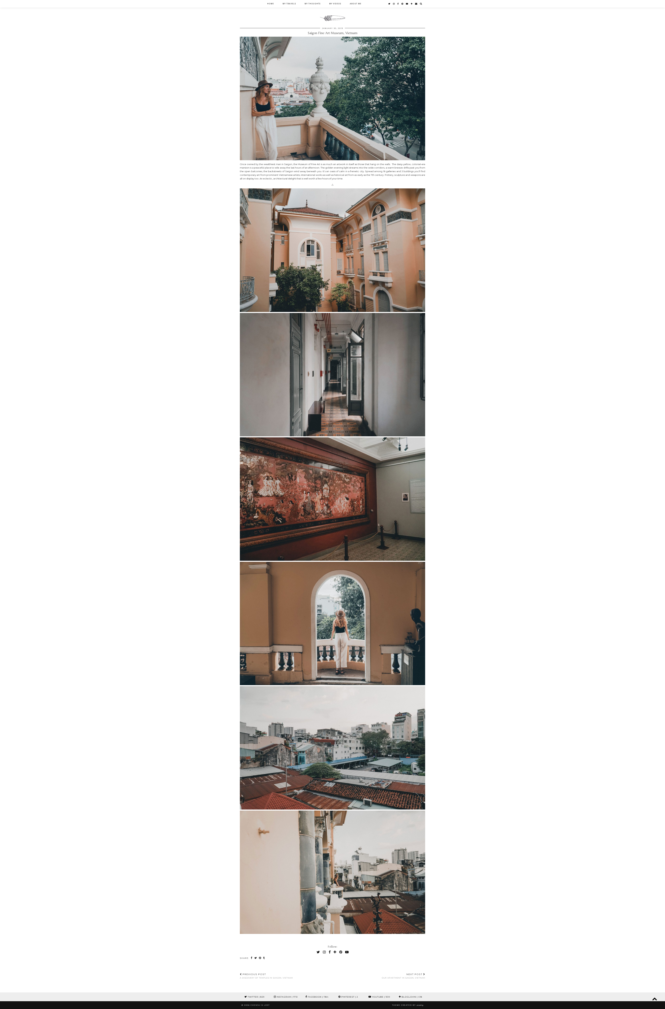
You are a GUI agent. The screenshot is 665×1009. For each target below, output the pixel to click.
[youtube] (407, 4)
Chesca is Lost (260, 1005)
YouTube (380, 997)
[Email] (416, 4)
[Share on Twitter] (256, 958)
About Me (355, 4)
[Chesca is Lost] (332, 11)
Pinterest (349, 997)
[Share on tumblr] (264, 958)
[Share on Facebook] (252, 958)
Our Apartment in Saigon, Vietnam (403, 976)
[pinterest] (402, 4)
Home (270, 4)
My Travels (289, 4)
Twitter (256, 997)
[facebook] (398, 4)
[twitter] (389, 4)
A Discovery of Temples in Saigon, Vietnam (266, 976)
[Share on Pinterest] (260, 958)
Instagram (287, 997)
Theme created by (407, 1005)
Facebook (318, 997)
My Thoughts (313, 4)
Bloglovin (411, 997)
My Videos (335, 4)
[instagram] (394, 4)
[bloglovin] (412, 4)
